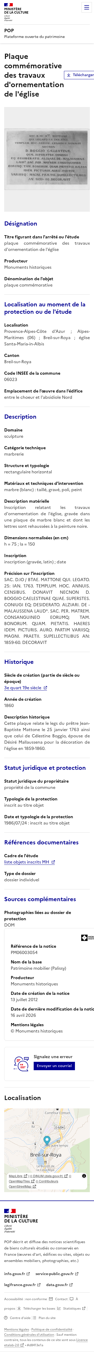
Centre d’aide (20, 1318)
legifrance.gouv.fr (20, 1285)
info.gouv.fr (14, 1274)
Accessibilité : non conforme (25, 1299)
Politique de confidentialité (51, 1329)
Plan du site (47, 1318)
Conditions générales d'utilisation (29, 1334)
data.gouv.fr (57, 1285)
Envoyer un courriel (54, 1066)
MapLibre (15, 1176)
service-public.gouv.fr (55, 1274)
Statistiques (72, 1308)
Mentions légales (16, 1329)
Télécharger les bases (39, 1308)
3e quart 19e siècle (22, 688)
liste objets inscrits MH (26, 862)
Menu (86, 7)
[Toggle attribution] (84, 1176)
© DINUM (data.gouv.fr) (46, 1176)
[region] (47, 1150)
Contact (61, 1299)
